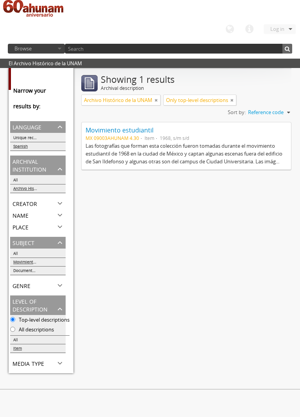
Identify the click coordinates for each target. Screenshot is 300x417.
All (15, 180)
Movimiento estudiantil (120, 130)
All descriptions (36, 329)
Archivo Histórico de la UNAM (39, 188)
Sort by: (237, 112)
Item (17, 348)
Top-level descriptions (44, 319)
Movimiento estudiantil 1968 (39, 262)
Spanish (20, 146)
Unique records (27, 137)
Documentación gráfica (34, 270)
